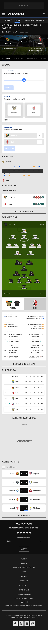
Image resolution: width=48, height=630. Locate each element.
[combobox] (24, 541)
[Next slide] (45, 20)
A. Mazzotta (34, 352)
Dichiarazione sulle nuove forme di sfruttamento (24, 606)
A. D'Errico (35, 341)
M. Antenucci (36, 48)
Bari (42, 294)
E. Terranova (34, 358)
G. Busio (12, 345)
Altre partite (24, 515)
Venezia (11, 224)
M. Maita (35, 345)
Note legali (24, 602)
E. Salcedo (35, 336)
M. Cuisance (13, 356)
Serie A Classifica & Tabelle (24, 567)
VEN (17, 409)
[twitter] (21, 623)
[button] (3, 14)
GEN (17, 387)
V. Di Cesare (34, 326)
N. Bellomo (35, 340)
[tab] (6, 58)
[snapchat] (26, 623)
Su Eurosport (24, 585)
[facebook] (15, 623)
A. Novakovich (14, 340)
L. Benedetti (34, 347)
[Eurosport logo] (15, 14)
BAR (17, 393)
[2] (21, 532)
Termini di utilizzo (24, 595)
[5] (29, 532)
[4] (26, 532)
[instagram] (32, 623)
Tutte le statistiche (24, 211)
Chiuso (8, 88)
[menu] (44, 14)
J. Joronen (10, 326)
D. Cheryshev (14, 341)
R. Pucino (34, 328)
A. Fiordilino (14, 347)
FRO (17, 382)
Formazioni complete (24, 364)
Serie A (24, 564)
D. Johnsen (13, 358)
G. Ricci (36, 350)
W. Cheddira (33, 50)
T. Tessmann (13, 336)
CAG (17, 404)
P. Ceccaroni (9, 48)
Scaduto (9, 149)
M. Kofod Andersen (16, 334)
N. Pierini (12, 352)
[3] (24, 532)
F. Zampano (13, 350)
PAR (17, 398)
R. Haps (9, 324)
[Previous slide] (3, 20)
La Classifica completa (24, 418)
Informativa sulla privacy (24, 598)
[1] (18, 532)
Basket (24, 576)
